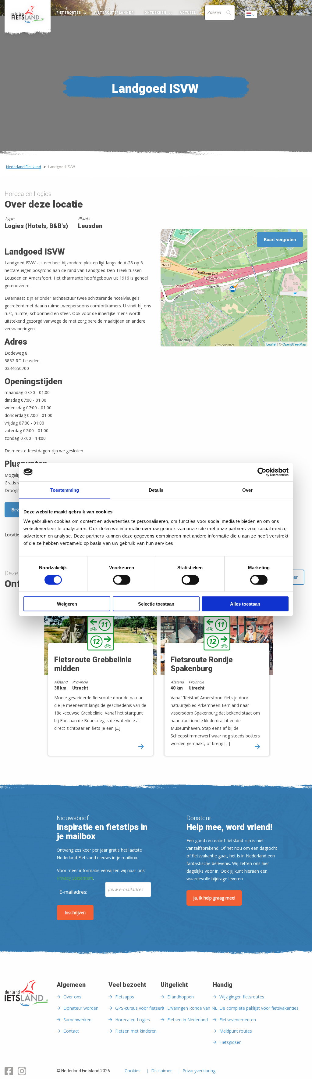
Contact (71, 1031)
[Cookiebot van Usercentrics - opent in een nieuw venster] (262, 471)
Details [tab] (156, 489)
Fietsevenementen (237, 1020)
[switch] (121, 582)
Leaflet (271, 344)
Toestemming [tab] (64, 489)
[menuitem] (28, 14)
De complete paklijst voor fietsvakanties (259, 1008)
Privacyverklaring (199, 1071)
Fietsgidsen (230, 1042)
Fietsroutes (68, 13)
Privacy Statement (75, 878)
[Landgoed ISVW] (234, 287)
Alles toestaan (245, 603)
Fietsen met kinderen (136, 1031)
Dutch (251, 16)
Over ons (72, 997)
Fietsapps (124, 997)
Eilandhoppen (180, 997)
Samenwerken (77, 1020)
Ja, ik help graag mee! (214, 898)
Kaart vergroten (280, 239)
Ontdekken (155, 13)
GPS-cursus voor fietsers (139, 1008)
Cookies (132, 1071)
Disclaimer (161, 1071)
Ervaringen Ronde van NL (192, 1008)
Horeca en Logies (132, 1020)
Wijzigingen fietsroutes (241, 997)
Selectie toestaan (156, 603)
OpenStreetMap (294, 344)
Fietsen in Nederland (187, 1020)
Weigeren (67, 603)
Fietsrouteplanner (113, 13)
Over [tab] (247, 489)
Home (28, 14)
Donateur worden (80, 1008)
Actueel (188, 13)
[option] (98, 680)
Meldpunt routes (235, 1031)
